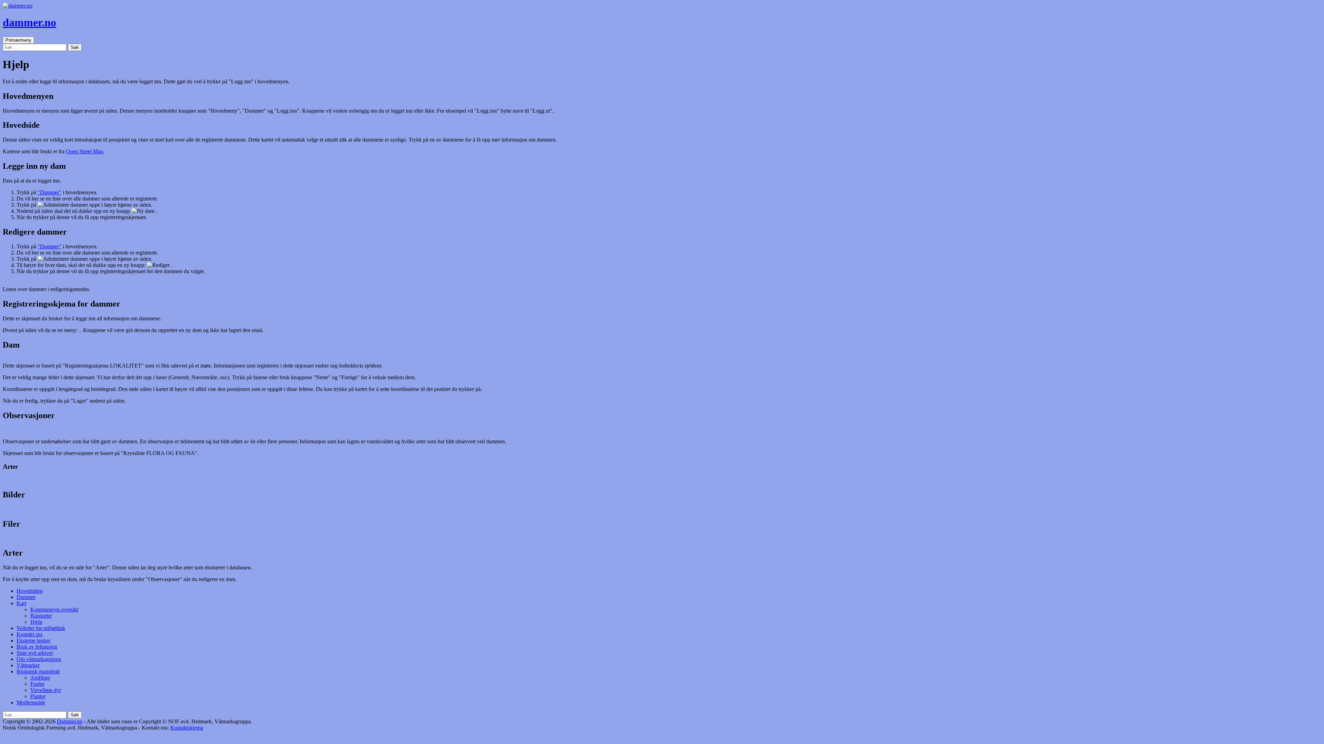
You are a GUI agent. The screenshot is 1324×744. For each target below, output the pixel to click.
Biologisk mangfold (38, 671)
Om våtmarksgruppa (39, 659)
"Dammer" (49, 192)
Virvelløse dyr (45, 690)
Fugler (37, 684)
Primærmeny (18, 40)
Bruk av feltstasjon (37, 647)
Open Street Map (84, 151)
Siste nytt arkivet (35, 653)
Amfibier (40, 678)
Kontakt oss (29, 634)
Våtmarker (28, 665)
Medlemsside (31, 702)
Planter (38, 696)
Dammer (26, 597)
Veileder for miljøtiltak (41, 628)
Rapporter (41, 616)
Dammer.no (69, 721)
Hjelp (36, 622)
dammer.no (29, 22)
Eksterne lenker (33, 640)
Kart (21, 603)
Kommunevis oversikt (54, 609)
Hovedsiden (30, 591)
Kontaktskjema (186, 728)
